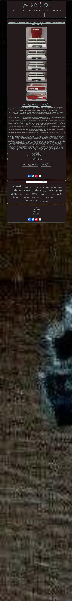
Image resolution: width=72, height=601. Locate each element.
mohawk (44, 191)
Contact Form (36, 209)
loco (33, 197)
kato (47, 187)
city (30, 187)
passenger (26, 197)
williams (48, 194)
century (60, 187)
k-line (42, 197)
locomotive (31, 200)
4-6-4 (27, 190)
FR (37, 216)
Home (36, 207)
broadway (35, 187)
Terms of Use (36, 214)
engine (53, 187)
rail (52, 197)
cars (38, 197)
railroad (45, 201)
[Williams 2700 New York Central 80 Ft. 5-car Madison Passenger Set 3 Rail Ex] (36, 38)
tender (60, 194)
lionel (51, 190)
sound (20, 194)
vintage (42, 187)
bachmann (57, 197)
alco (41, 201)
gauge (59, 190)
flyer (33, 191)
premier (27, 194)
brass (25, 187)
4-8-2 (53, 194)
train (20, 191)
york (14, 193)
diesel (38, 190)
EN (35, 216)
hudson (16, 197)
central (16, 186)
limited (42, 194)
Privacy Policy (36, 211)
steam (35, 193)
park (47, 197)
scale (14, 190)
